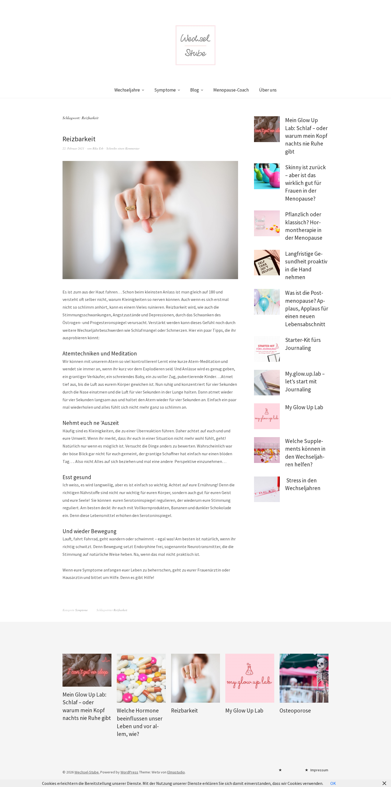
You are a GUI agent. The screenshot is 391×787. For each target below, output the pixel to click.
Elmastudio (176, 772)
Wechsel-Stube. (86, 772)
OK (333, 783)
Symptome (165, 90)
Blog (194, 90)
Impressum (319, 770)
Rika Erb (98, 148)
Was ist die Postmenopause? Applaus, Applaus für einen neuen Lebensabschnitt (306, 308)
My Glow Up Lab (304, 407)
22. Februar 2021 (73, 148)
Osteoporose (295, 710)
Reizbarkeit (79, 138)
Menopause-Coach (231, 90)
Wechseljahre (127, 90)
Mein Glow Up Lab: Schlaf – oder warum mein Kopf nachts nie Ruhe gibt (306, 136)
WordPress (129, 772)
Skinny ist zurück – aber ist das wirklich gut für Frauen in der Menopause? (305, 183)
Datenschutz (289, 771)
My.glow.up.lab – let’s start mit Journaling (305, 381)
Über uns (268, 90)
